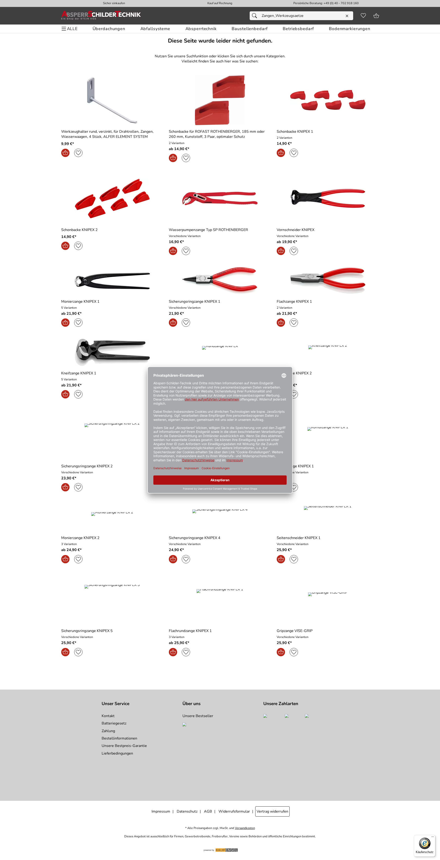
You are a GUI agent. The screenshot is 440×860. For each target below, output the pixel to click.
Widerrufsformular (234, 811)
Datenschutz (187, 811)
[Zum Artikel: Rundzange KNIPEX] (220, 352)
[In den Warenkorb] (65, 153)
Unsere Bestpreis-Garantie (124, 745)
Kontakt (108, 715)
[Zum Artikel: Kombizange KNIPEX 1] (328, 435)
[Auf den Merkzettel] (78, 153)
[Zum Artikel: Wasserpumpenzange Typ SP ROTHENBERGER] (220, 198)
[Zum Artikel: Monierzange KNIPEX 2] (112, 516)
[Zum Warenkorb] (376, 15)
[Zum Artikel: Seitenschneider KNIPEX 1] (328, 516)
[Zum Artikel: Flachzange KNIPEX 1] (328, 280)
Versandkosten (245, 828)
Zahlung (108, 731)
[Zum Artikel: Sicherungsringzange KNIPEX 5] (112, 599)
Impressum (161, 811)
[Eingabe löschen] (347, 16)
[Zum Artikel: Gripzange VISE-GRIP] (328, 599)
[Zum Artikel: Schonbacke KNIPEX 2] (112, 198)
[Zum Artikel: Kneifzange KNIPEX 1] (112, 352)
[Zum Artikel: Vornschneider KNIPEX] (328, 198)
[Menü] (432, 838)
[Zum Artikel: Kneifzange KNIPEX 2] (328, 352)
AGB (208, 811)
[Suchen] (255, 15)
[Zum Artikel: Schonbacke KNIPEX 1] (328, 100)
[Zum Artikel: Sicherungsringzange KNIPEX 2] (112, 435)
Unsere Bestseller (197, 715)
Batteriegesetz (114, 723)
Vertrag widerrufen (272, 811)
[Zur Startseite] (101, 16)
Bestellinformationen (119, 738)
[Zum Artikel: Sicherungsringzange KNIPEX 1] (220, 280)
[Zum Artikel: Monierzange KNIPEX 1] (112, 280)
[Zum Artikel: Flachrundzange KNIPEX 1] (220, 599)
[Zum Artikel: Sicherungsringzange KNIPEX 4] (220, 516)
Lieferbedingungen (117, 753)
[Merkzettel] (363, 15)
